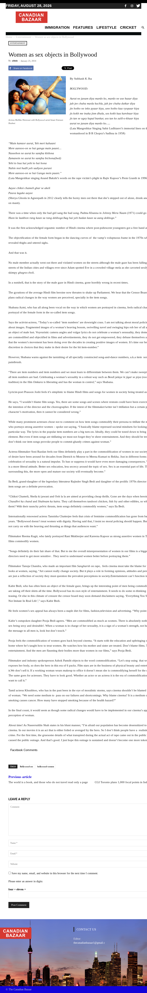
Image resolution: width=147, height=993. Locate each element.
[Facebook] (125, 5)
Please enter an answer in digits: (25, 881)
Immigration (57, 27)
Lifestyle (106, 27)
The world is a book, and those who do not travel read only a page (48, 782)
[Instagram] (132, 5)
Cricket (128, 27)
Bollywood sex (26, 766)
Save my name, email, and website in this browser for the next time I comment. (55, 873)
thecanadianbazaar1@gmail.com (91, 942)
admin (15, 60)
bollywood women (45, 766)
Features (83, 27)
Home (9, 37)
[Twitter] (138, 5)
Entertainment (23, 37)
